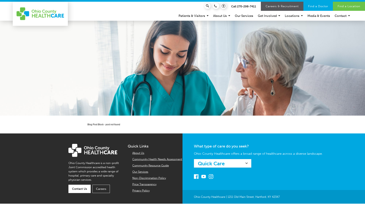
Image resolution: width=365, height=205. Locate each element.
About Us (138, 153)
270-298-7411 (246, 6)
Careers (101, 189)
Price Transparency (144, 184)
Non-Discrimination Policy (149, 178)
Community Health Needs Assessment (157, 159)
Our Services (140, 171)
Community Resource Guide (150, 165)
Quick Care (211, 164)
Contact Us (79, 189)
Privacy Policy (141, 190)
